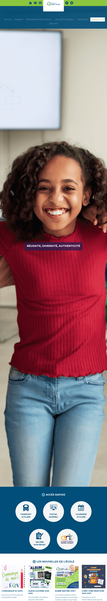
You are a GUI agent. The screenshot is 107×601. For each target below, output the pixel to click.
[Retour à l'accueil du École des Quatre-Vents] (53, 3)
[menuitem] (7, 19)
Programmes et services (38, 20)
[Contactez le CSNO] (35, 2)
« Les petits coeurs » (64, 20)
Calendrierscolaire (81, 513)
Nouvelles (83, 20)
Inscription (97, 20)
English (53, 24)
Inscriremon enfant (40, 541)
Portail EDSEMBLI (53, 513)
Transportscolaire (25, 513)
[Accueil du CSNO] (30, 2)
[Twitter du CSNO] (71, 2)
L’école (7, 20)
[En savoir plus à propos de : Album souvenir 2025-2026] (40, 577)
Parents (19, 20)
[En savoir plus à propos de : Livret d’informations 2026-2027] (93, 577)
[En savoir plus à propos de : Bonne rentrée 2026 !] (67, 577)
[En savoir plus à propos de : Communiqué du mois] (13, 577)
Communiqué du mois (12, 591)
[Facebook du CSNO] (66, 2)
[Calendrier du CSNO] (40, 2)
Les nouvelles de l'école (55, 561)
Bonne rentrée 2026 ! (65, 591)
